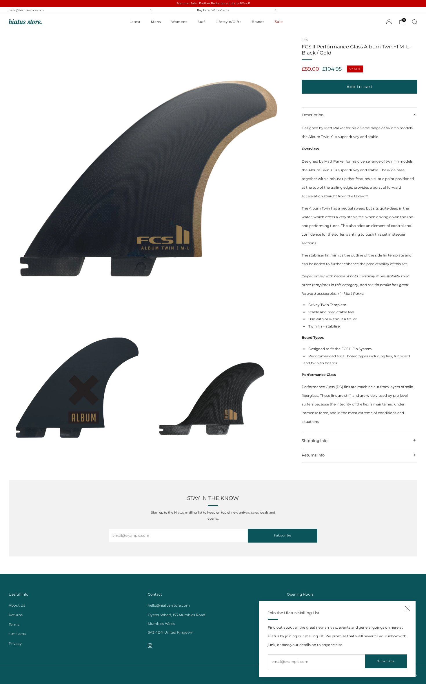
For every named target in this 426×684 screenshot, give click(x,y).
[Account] (389, 22)
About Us (17, 605)
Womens (179, 22)
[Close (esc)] (408, 608)
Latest (135, 22)
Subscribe (386, 661)
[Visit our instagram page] (150, 645)
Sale (279, 21)
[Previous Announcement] (150, 10)
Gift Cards (17, 634)
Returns (16, 615)
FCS (305, 40)
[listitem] (213, 10)
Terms (14, 624)
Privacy (15, 643)
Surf (201, 22)
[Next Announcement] (275, 10)
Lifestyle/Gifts (228, 22)
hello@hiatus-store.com (26, 10)
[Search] (414, 22)
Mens (156, 22)
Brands (258, 22)
